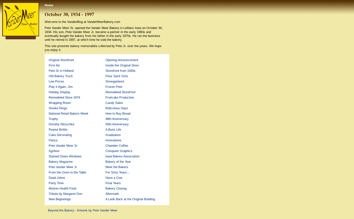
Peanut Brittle (58, 129)
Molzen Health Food (62, 188)
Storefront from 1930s (120, 71)
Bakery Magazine (61, 161)
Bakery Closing (115, 188)
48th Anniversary (117, 119)
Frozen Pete (113, 87)
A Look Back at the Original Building (130, 199)
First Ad (54, 65)
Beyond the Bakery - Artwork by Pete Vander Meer (82, 210)
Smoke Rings (58, 108)
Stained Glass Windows (65, 156)
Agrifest (54, 151)
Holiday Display (59, 92)
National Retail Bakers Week (68, 113)
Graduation (113, 135)
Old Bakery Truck (61, 76)
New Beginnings (60, 199)
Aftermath (112, 194)
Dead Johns (57, 178)
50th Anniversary (117, 124)
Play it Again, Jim (61, 87)
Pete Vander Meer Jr (63, 167)
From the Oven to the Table (67, 172)
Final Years (113, 183)
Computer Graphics (118, 151)
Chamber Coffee (116, 145)
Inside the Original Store (122, 65)
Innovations (113, 140)
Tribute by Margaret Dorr (66, 194)
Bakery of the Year (118, 161)
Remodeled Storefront (120, 92)
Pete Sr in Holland (61, 71)
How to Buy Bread (117, 113)
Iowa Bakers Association (122, 156)
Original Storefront (61, 60)
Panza (53, 140)
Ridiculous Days (116, 108)
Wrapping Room (60, 103)
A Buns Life (113, 129)
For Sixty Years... (117, 172)
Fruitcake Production (119, 97)
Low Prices (56, 81)
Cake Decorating (60, 135)
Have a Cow (113, 178)
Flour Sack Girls (116, 76)
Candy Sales (114, 103)
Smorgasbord (114, 81)
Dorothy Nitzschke (61, 124)
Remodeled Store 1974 (64, 97)
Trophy (53, 119)
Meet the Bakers (116, 167)
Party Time (56, 183)
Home (49, 5)
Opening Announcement (121, 60)
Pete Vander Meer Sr (63, 145)
